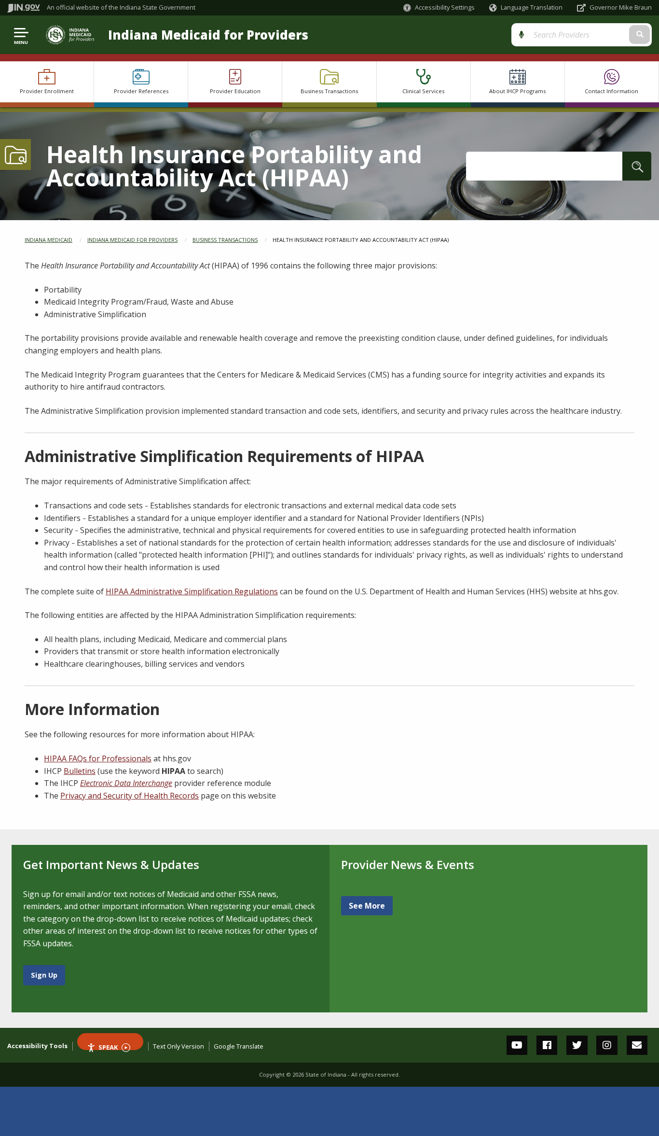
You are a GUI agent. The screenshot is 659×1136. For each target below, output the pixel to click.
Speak (108, 1046)
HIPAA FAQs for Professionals (97, 758)
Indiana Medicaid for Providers (208, 35)
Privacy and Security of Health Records (129, 795)
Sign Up (44, 975)
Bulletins (80, 771)
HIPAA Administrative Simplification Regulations (192, 591)
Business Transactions (225, 239)
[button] (439, 7)
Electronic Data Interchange (126, 783)
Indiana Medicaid (48, 239)
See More (367, 905)
